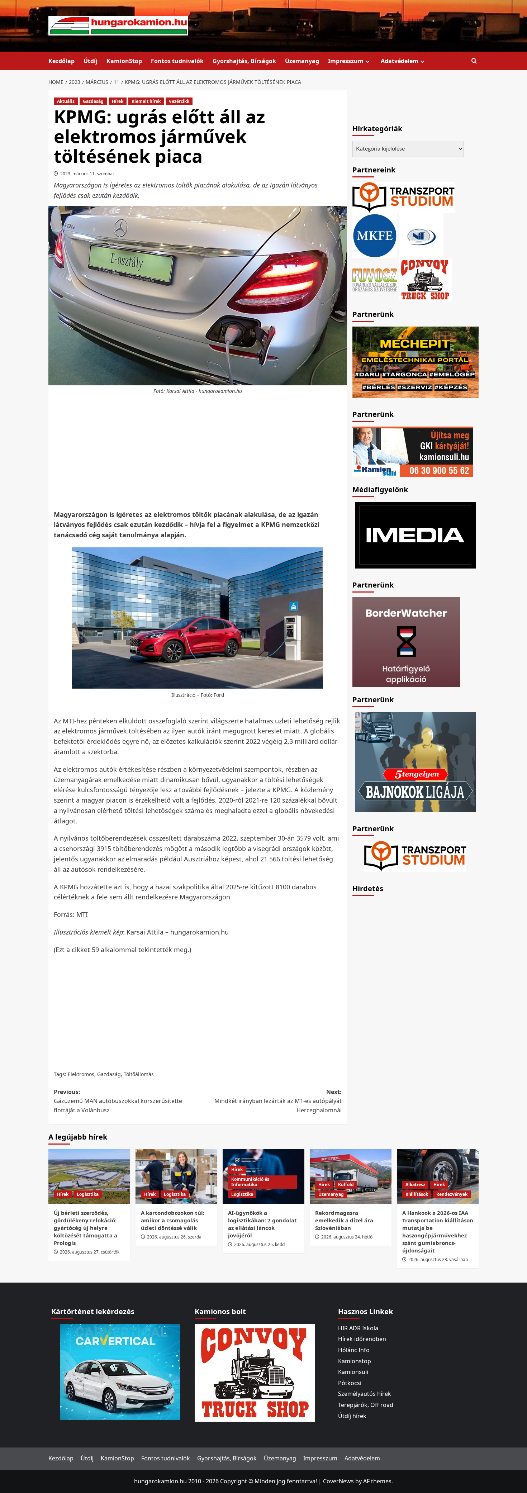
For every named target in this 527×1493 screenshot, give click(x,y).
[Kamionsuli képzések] (412, 451)
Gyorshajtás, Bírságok (244, 61)
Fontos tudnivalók (177, 61)
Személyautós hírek (364, 1394)
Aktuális (66, 101)
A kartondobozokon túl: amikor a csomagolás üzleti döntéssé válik (172, 1220)
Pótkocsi (349, 1383)
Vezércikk (179, 101)
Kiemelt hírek (146, 101)
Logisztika (88, 1194)
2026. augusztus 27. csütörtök (89, 1252)
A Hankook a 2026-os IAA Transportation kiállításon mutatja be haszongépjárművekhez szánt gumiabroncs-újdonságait (437, 1231)
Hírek (117, 101)
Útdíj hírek (352, 1416)
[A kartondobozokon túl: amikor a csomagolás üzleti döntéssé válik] (176, 1176)
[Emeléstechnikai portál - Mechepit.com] (415, 361)
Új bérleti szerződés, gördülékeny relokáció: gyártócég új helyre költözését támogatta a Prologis (85, 1227)
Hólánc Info (354, 1350)
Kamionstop (354, 1361)
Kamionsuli (353, 1372)
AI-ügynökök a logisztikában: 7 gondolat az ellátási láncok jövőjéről (262, 1224)
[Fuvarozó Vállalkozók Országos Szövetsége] (374, 279)
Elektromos (81, 1074)
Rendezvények (451, 1194)
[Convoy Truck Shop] (255, 1372)
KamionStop (124, 61)
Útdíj (91, 61)
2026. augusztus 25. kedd (259, 1244)
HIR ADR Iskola (358, 1328)
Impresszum (346, 61)
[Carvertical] (120, 1371)
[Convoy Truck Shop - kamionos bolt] (425, 279)
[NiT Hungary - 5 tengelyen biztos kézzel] (415, 761)
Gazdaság (93, 101)
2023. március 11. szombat (87, 174)
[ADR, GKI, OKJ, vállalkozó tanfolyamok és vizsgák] (403, 197)
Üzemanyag (302, 61)
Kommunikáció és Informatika (250, 1182)
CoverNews (338, 1481)
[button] (474, 61)
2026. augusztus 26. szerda (174, 1237)
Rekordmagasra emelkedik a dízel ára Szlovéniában (344, 1220)
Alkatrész (415, 1184)
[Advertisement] (197, 453)
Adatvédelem (399, 61)
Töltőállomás (139, 1074)
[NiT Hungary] (421, 235)
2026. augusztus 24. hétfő (346, 1237)
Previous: (118, 1101)
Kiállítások (416, 1194)
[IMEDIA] (415, 534)
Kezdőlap (61, 61)
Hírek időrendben (362, 1339)
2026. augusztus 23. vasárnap (438, 1259)
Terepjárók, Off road (365, 1405)
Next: (277, 1101)
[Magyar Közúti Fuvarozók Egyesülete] (374, 235)
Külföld (346, 1184)
